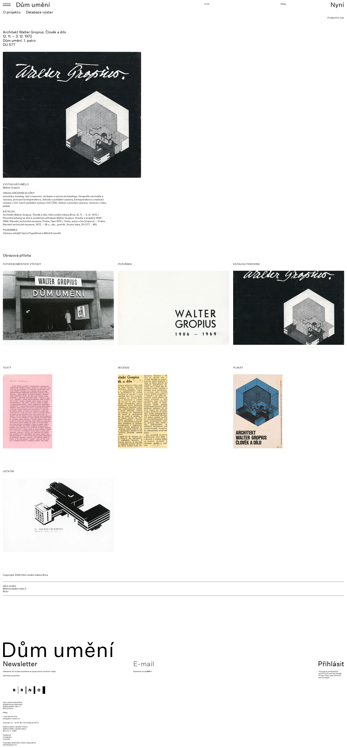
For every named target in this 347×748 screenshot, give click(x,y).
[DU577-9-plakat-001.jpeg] (288, 411)
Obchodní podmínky (11, 676)
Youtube (6, 739)
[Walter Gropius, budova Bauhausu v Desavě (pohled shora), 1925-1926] (58, 515)
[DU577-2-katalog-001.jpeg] (288, 308)
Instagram (7, 737)
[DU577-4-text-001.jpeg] (58, 411)
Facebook (7, 735)
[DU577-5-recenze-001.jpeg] (173, 411)
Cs (205, 4)
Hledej (283, 4)
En (208, 4)
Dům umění (33, 4)
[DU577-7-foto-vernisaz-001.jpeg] (58, 308)
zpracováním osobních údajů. (44, 671)
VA (16, 745)
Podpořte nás (335, 17)
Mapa (5, 712)
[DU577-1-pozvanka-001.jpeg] (173, 308)
